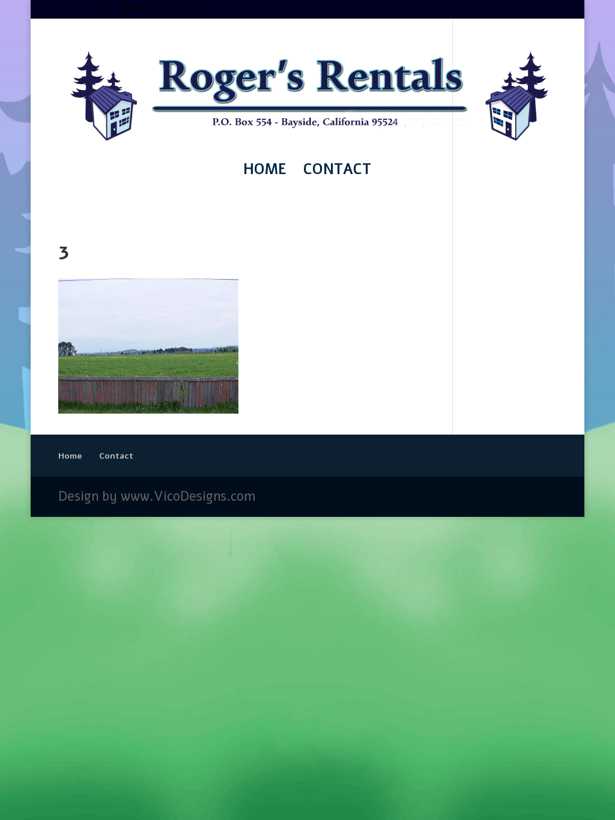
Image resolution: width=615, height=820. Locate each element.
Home (264, 172)
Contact (337, 172)
